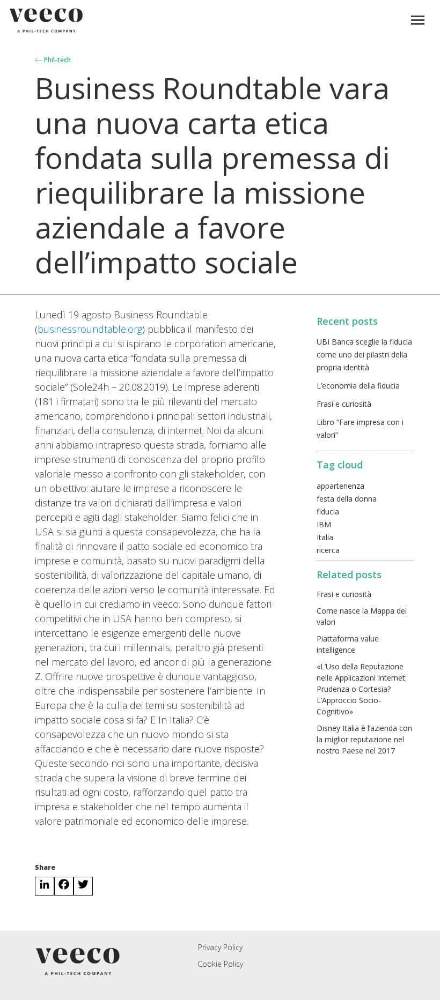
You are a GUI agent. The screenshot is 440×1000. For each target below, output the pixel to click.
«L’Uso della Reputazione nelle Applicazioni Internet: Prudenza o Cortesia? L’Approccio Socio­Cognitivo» (362, 689)
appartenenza (340, 486)
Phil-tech (56, 59)
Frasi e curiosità (344, 404)
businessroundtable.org (90, 329)
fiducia (328, 511)
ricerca (328, 550)
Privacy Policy (220, 947)
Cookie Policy (220, 964)
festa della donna (347, 499)
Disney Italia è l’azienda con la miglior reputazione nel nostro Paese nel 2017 (364, 739)
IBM (324, 524)
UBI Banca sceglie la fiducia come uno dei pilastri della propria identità (364, 354)
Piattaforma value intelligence (348, 644)
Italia (325, 537)
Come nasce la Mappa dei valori (362, 616)
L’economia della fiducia (358, 385)
